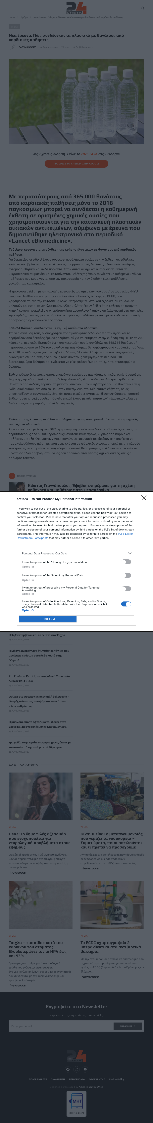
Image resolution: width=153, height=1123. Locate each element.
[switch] (126, 561)
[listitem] (76, 553)
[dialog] (76, 561)
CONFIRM (47, 619)
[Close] (145, 499)
